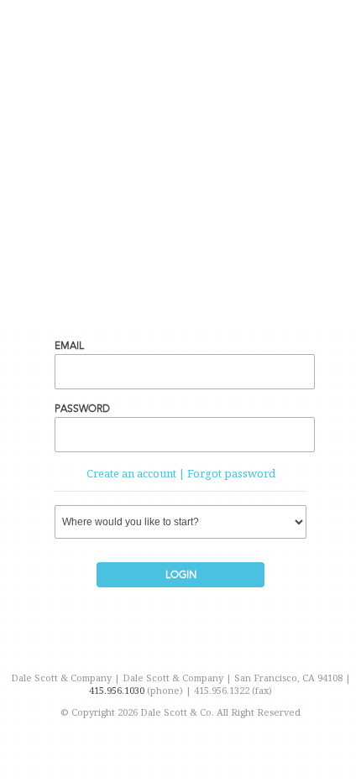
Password (82, 408)
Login (180, 575)
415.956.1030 (118, 690)
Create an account (131, 473)
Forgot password (231, 473)
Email (69, 346)
